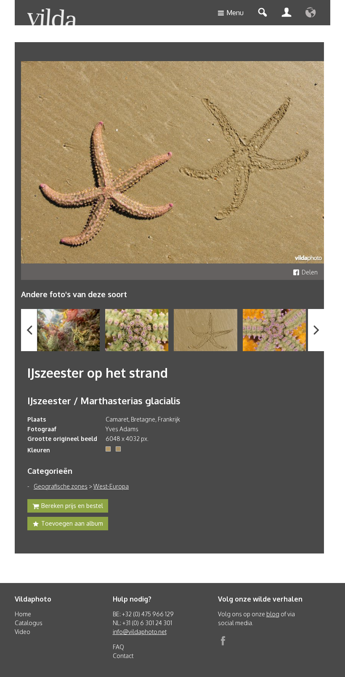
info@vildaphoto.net (140, 631)
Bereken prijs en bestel (72, 505)
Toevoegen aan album (72, 523)
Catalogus (28, 622)
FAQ (118, 646)
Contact (123, 655)
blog (272, 614)
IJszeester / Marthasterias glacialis (103, 400)
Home (23, 614)
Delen (310, 272)
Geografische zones (61, 486)
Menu (235, 12)
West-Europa (111, 486)
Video (22, 631)
